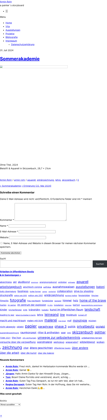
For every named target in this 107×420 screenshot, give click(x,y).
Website (4, 237)
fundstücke (47, 301)
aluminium (34, 282)
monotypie (80, 320)
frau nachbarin (34, 301)
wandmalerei (44, 342)
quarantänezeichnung (9, 333)
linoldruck (71, 314)
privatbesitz (85, 326)
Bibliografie (12, 37)
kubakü (45, 310)
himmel (67, 300)
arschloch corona (32, 287)
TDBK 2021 (5, 338)
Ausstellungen (13, 30)
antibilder (62, 282)
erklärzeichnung (45, 180)
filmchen (94, 295)
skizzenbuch (68, 180)
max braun (62, 321)
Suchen (100, 263)
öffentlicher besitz (62, 348)
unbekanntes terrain (92, 338)
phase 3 (60, 326)
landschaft (92, 309)
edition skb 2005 (20, 296)
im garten (12, 305)
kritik (25, 310)
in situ (50, 305)
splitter (100, 332)
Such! (3, 258)
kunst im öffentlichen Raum (66, 309)
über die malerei (46, 353)
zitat (25, 347)
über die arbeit (9, 353)
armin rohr (19, 180)
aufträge (47, 287)
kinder (3, 309)
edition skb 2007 (35, 295)
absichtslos (6, 282)
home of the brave (93, 300)
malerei (50, 320)
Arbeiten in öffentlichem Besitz (17, 271)
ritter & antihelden (48, 332)
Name (4, 225)
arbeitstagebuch (11, 286)
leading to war (7, 315)
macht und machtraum (13, 320)
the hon (16, 337)
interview (68, 305)
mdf (69, 320)
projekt (100, 326)
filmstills (4, 300)
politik (72, 326)
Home (9, 22)
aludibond (24, 281)
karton (76, 305)
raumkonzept (28, 332)
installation (59, 305)
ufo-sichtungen (29, 338)
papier (31, 326)
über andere (80, 347)
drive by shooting (83, 291)
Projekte (10, 33)
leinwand (52, 314)
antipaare (71, 282)
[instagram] (7, 11)
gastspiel (57, 301)
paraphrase (45, 326)
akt (15, 282)
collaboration (65, 291)
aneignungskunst (48, 282)
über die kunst (29, 353)
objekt (20, 326)
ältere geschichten (41, 347)
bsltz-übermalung (8, 291)
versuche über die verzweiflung (18, 342)
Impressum (11, 40)
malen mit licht (35, 320)
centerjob (52, 292)
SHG (69, 333)
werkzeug (59, 342)
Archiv (3, 400)
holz (75, 300)
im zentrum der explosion (31, 304)
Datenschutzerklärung (22, 44)
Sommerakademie (20, 58)
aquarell (31, 180)
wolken (100, 342)
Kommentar (7, 220)
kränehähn (34, 309)
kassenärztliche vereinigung (91, 305)
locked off (82, 315)
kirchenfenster (15, 310)
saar (63, 332)
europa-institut (71, 295)
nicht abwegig (7, 326)
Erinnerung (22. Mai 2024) (36, 185)
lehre (58, 180)
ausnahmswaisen (63, 286)
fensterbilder (84, 295)
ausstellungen (85, 286)
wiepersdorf (72, 342)
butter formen (35, 291)
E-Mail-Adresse (9, 231)
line (62, 314)
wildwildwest (87, 341)
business (23, 291)
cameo (44, 292)
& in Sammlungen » (10, 275)
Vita (8, 26)
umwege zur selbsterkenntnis (59, 337)
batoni (100, 286)
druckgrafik (6, 295)
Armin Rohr (6, 180)
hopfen (3, 305)
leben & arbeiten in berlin (26, 315)
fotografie (18, 300)
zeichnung (12, 347)
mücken (92, 320)
